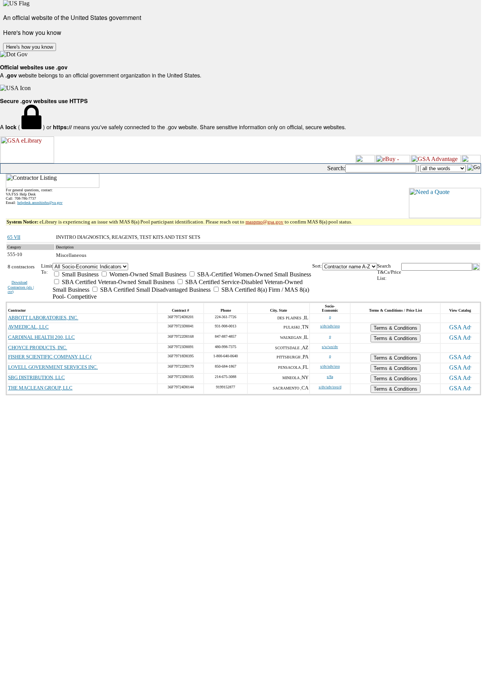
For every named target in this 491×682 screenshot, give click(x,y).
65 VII (13, 237)
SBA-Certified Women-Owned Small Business (253, 274)
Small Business (79, 274)
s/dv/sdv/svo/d (330, 387)
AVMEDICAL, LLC (28, 327)
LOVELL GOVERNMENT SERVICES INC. (53, 367)
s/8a (330, 377)
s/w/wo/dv (330, 347)
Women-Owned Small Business (147, 274)
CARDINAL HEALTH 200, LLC (41, 337)
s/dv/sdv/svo (330, 326)
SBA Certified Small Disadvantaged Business (155, 289)
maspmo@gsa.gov (264, 222)
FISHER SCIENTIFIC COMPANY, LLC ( (50, 357)
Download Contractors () (21, 287)
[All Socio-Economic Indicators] (182, 266)
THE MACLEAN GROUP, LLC (40, 388)
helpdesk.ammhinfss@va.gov (40, 202)
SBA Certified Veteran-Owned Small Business (117, 282)
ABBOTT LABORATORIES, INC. (43, 317)
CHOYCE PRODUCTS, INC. (37, 347)
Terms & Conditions (395, 328)
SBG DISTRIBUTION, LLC (36, 377)
